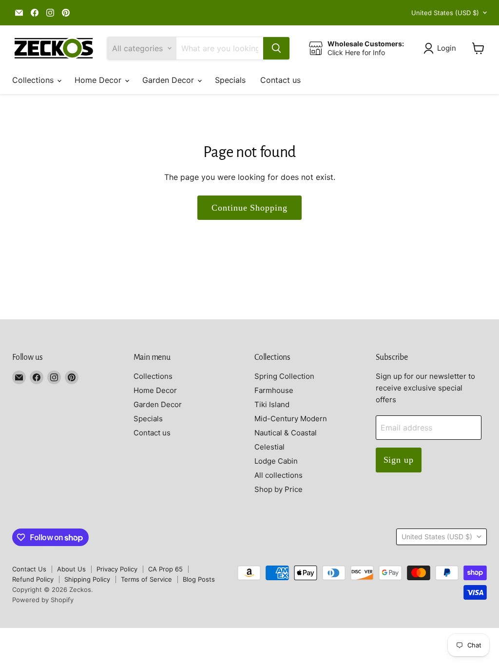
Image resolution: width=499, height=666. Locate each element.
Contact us (280, 80)
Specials (230, 80)
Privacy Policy (116, 569)
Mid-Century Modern (290, 418)
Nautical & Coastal (285, 432)
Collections (34, 80)
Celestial (269, 446)
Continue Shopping (249, 208)
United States (445, 13)
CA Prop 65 (165, 569)
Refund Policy (33, 579)
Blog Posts (199, 579)
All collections (278, 475)
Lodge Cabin (276, 461)
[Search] (276, 48)
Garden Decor (169, 80)
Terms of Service (146, 579)
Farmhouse (273, 390)
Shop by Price (278, 489)
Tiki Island (271, 404)
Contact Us (29, 569)
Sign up (399, 460)
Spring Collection (284, 376)
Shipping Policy (87, 579)
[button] (441, 48)
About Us (71, 569)
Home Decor (99, 80)
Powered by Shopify (43, 600)
